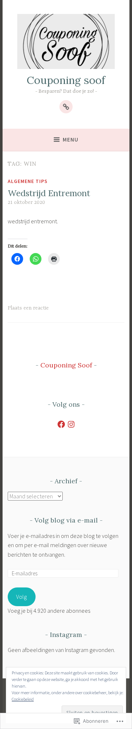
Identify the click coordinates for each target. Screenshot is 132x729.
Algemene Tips (28, 181)
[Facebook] (61, 424)
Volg (21, 596)
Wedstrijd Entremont (49, 193)
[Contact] (66, 106)
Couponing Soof (66, 365)
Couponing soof (66, 80)
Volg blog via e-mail (66, 520)
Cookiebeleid (23, 699)
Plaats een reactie (28, 308)
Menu (70, 139)
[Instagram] (71, 424)
